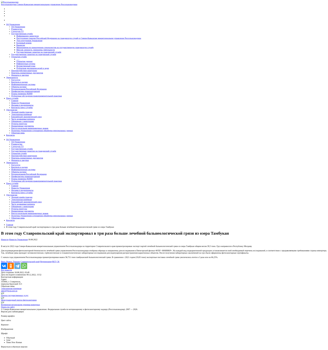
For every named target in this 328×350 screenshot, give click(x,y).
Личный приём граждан (21, 112)
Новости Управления (20, 103)
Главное (14, 100)
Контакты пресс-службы (22, 107)
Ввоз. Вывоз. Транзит (10, 262)
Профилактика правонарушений (25, 91)
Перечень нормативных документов (27, 73)
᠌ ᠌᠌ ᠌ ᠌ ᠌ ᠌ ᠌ (17, 59)
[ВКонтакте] (4, 266)
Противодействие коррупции (24, 70)
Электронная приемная (11, 288)
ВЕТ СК (55, 262)
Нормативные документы (22, 126)
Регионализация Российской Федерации (29, 89)
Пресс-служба (12, 98)
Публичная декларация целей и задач (32, 68)
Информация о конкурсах (27, 36)
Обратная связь (18, 133)
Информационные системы (23, 84)
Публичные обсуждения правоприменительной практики (36, 96)
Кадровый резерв (24, 43)
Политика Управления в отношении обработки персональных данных (42, 130)
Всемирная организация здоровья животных (20, 305)
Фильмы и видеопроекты (22, 105)
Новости (5, 239)
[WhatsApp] (24, 266)
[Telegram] (17, 266)
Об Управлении (13, 24)
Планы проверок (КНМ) (22, 94)
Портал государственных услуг (14, 295)
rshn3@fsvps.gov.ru (9, 291)
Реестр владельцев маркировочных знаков (29, 128)
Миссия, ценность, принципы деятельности (35, 50)
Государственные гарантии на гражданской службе (38, 52)
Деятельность (12, 77)
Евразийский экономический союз (26, 117)
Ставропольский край (30, 262)
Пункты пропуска (19, 124)
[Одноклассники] (11, 266)
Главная (9, 225)
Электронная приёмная (21, 114)
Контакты (10, 135)
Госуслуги (15, 80)
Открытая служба (19, 57)
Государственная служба (22, 34)
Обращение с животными (22, 121)
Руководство (16, 29)
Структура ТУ (17, 31)
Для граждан (11, 110)
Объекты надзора (18, 87)
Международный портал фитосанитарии (19, 300)
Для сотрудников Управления (29, 40)
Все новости (6, 270)
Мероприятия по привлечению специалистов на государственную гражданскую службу (55, 47)
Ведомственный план (25, 66)
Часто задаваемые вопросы (23, 119)
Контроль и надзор (19, 82)
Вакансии (20, 45)
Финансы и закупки (20, 75)
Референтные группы (25, 64)
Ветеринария (46, 262)
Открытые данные (24, 61)
